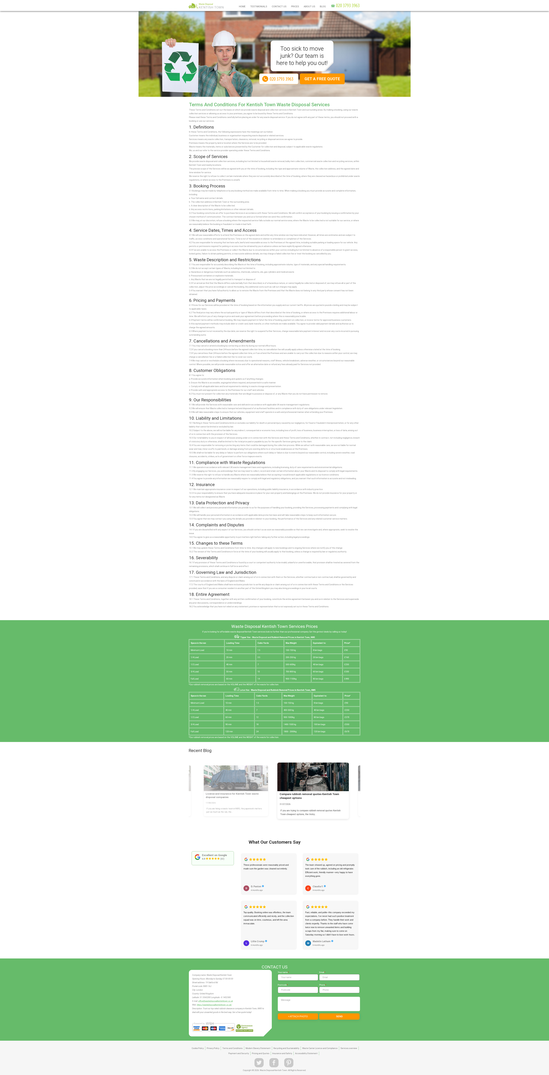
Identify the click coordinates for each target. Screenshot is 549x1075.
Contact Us (279, 6)
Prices (295, 6)
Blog (323, 6)
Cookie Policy (198, 1044)
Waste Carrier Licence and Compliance (320, 1044)
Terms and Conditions (232, 1044)
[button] (243, 896)
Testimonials (258, 6)
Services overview (349, 1044)
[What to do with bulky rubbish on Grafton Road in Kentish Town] (313, 777)
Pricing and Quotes (260, 1050)
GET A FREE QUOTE (322, 78)
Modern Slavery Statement (258, 1044)
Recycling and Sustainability (286, 1044)
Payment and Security (238, 1050)
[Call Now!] (348, 6)
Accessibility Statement (306, 1050)
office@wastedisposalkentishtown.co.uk (215, 997)
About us (309, 6)
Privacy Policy (213, 1044)
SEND (339, 1013)
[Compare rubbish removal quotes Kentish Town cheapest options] (236, 778)
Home (242, 6)
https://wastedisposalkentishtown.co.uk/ (214, 1001)
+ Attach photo (298, 1013)
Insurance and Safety (282, 1050)
